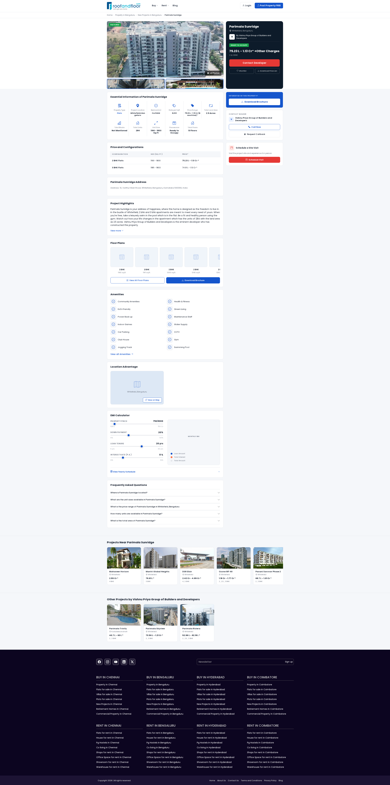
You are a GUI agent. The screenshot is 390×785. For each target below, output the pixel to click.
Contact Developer (254, 62)
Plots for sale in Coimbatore (262, 699)
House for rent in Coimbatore (262, 737)
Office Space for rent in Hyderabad (215, 757)
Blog (281, 780)
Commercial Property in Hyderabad (215, 713)
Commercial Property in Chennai (113, 713)
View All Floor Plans (139, 280)
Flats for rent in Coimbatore (262, 732)
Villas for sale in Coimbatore (262, 694)
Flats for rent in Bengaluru (160, 732)
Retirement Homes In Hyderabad (214, 708)
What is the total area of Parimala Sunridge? (132, 520)
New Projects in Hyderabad (211, 704)
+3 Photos (214, 73)
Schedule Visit (256, 159)
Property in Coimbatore (259, 684)
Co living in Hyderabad (208, 747)
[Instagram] (108, 662)
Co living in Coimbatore (259, 747)
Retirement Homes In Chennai (112, 708)
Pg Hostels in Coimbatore (260, 742)
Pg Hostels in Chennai (107, 742)
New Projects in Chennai (109, 704)
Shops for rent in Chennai (109, 752)
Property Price (118, 421)
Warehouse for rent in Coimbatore (265, 767)
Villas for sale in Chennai (109, 694)
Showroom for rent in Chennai (112, 762)
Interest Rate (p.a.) (121, 454)
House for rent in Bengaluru (161, 737)
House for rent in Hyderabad (212, 737)
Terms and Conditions (251, 780)
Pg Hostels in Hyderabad (209, 742)
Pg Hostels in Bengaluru (159, 742)
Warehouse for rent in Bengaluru (164, 767)
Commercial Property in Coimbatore (266, 713)
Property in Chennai (106, 684)
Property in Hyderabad (208, 684)
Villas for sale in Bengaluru (160, 694)
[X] (132, 662)
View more (115, 230)
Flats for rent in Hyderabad (211, 732)
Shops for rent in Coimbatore (262, 752)
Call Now (256, 127)
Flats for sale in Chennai (109, 689)
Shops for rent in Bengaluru (161, 752)
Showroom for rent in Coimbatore (265, 762)
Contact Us (233, 780)
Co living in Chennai (106, 747)
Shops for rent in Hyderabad (212, 752)
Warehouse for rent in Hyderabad (214, 767)
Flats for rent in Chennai (109, 732)
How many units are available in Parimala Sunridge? (136, 513)
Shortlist (242, 71)
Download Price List (268, 71)
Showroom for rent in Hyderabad (214, 762)
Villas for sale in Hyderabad (211, 694)
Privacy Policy (270, 780)
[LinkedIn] (124, 662)
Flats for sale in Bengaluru (160, 689)
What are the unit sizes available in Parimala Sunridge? (137, 499)
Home (109, 15)
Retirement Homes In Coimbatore (265, 708)
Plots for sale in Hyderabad (211, 699)
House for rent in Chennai (110, 737)
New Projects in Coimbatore (262, 704)
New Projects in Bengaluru (150, 15)
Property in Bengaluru (125, 15)
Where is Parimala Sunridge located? (128, 492)
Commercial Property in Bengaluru (165, 713)
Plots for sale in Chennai (109, 699)
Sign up (289, 661)
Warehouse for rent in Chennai (112, 767)
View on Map (154, 400)
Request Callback (256, 134)
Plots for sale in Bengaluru (160, 699)
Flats (119, 113)
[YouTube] (116, 662)
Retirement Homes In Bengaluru (163, 708)
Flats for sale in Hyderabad (211, 689)
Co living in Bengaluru (158, 747)
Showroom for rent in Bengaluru (163, 762)
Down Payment (118, 432)
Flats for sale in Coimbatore (262, 689)
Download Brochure (194, 280)
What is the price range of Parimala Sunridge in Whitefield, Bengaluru (144, 506)
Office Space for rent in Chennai (113, 757)
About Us (221, 780)
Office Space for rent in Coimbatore (266, 757)
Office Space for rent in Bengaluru (165, 757)
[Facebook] (99, 662)
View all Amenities (120, 354)
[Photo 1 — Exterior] (136, 84)
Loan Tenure (117, 443)
